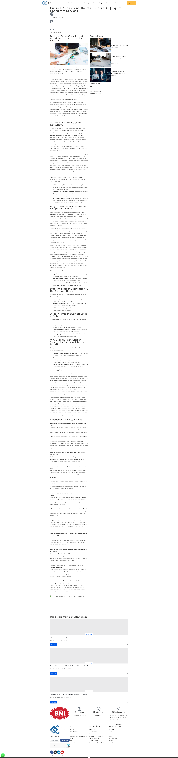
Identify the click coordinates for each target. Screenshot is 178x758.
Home (63, 3)
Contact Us (114, 3)
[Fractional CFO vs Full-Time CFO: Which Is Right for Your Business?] (89, 684)
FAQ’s (106, 3)
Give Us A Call (99, 712)
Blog (100, 3)
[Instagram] (55, 752)
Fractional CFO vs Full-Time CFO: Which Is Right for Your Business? (68, 694)
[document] (89, 757)
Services (78, 3)
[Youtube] (62, 752)
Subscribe (65, 740)
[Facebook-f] (52, 752)
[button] (89, 757)
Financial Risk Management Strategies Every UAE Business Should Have (70, 665)
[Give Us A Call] (98, 709)
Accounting (89, 634)
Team (94, 3)
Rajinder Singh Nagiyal (57, 640)
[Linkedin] (58, 752)
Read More (53, 644)
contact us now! (77, 415)
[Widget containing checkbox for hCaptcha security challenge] (60, 745)
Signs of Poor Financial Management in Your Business (65, 637)
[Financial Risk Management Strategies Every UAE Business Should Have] (89, 655)
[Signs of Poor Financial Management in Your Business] (89, 627)
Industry (86, 3)
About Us (70, 3)
